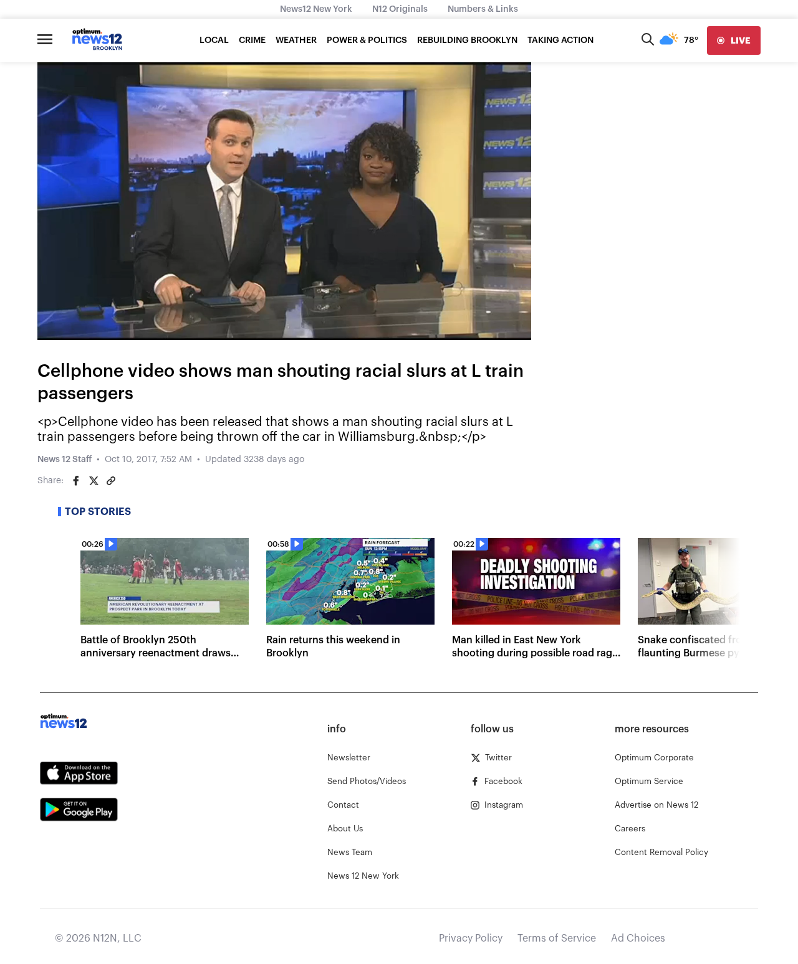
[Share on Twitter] (94, 481)
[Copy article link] (111, 481)
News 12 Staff (64, 459)
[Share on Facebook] (76, 481)
